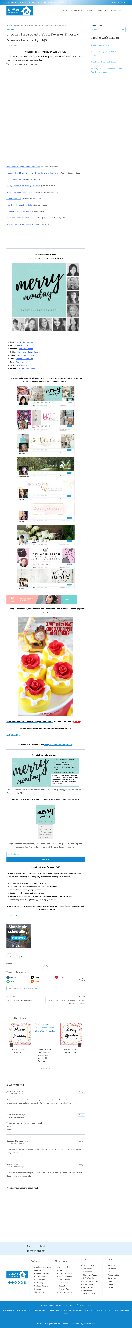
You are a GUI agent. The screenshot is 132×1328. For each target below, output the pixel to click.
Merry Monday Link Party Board (58, 745)
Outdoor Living (65, 1273)
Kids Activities (65, 1267)
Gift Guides (63, 1283)
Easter (110, 1287)
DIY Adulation (23, 365)
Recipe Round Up (30, 988)
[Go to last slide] (11, 1045)
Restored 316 (89, 1324)
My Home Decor (65, 1292)
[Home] (7, 25)
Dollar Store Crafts (91, 1281)
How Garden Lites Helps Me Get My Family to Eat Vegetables (67, 1000)
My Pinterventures (25, 342)
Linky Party (10, 29)
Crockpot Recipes (41, 1273)
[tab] (41, 1068)
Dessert (37, 1289)
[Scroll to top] (127, 1320)
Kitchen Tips (64, 1289)
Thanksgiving (113, 1275)
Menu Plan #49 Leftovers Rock (19, 998)
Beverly (10, 1164)
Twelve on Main (22, 362)
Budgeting (63, 1286)
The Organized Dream (25, 368)
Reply (81, 1092)
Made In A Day (21, 345)
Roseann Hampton (15, 1141)
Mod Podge (88, 1284)
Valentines (112, 1284)
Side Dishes (39, 1292)
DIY (60, 1270)
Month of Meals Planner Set (116, 2)
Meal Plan (112, 11)
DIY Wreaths (88, 1278)
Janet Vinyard (13, 1091)
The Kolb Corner (26, 349)
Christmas (112, 1278)
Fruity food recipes (14, 988)
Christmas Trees (90, 1275)
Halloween (112, 1269)
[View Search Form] (69, 2)
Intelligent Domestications (29, 352)
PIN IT (77, 722)
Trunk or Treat (89, 1294)
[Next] (79, 1045)
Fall (109, 1272)
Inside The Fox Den (24, 359)
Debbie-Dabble (13, 1114)
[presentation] (20, 1034)
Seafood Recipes (41, 1286)
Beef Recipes (39, 1280)
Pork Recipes (39, 1283)
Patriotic (111, 1265)
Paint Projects (89, 1287)
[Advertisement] (41, 240)
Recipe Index (101, 11)
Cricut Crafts (88, 1265)
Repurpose (87, 1291)
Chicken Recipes (41, 1276)
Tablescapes (113, 1281)
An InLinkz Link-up (14, 735)
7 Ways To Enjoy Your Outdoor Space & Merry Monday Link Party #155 (45, 1055)
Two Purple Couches (25, 355)
